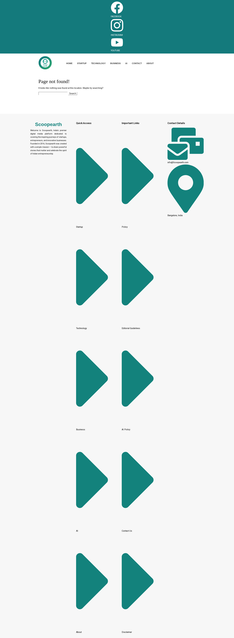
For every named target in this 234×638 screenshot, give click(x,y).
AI (126, 63)
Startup (82, 63)
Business (115, 63)
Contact (137, 63)
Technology (98, 63)
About (150, 63)
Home (69, 63)
